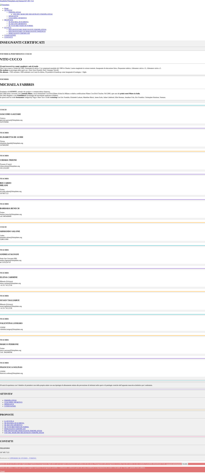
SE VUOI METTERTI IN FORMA (21, 26)
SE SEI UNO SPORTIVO (18, 24)
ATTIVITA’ (8, 10)
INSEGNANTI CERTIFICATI (19, 33)
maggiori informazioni (173, 464)
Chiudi (2, 471)
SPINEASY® (13, 16)
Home (6, 8)
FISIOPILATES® (15, 12)
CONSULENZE (10, 35)
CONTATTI (8, 37)
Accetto (184, 464)
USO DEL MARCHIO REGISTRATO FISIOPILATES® (33, 14)
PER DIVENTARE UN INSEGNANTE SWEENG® (27, 31)
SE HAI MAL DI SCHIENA (19, 22)
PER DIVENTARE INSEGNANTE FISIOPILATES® (27, 29)
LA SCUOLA (9, 421)
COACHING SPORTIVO (18, 18)
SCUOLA (7, 27)
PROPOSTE (8, 20)
